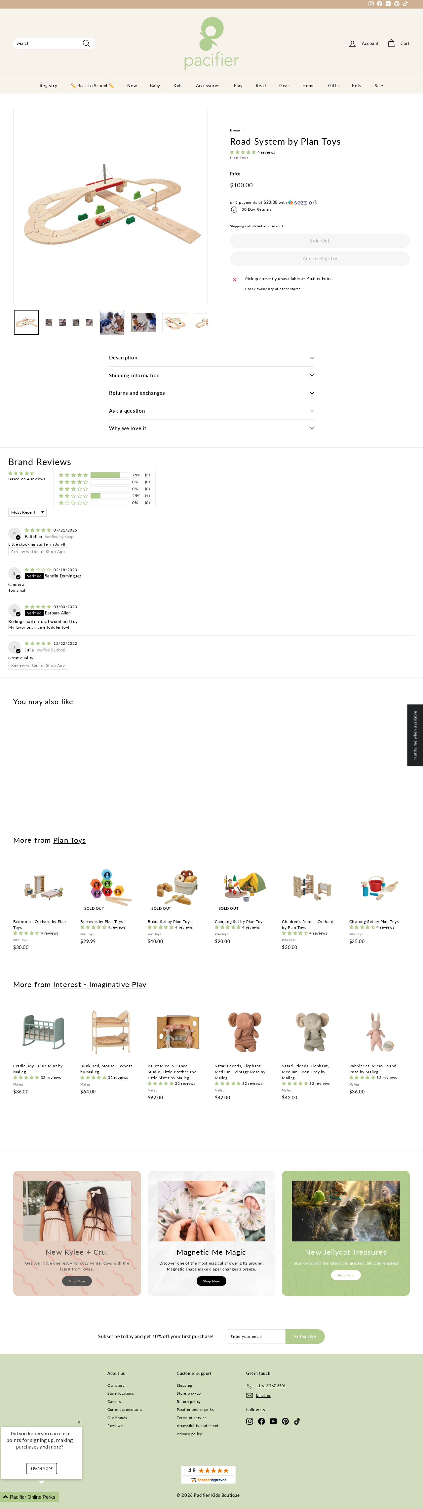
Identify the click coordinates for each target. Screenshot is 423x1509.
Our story (116, 1385)
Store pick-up (189, 1393)
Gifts (333, 85)
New (132, 85)
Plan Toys (239, 157)
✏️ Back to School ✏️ (92, 85)
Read (261, 85)
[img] (38, 530)
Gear (284, 85)
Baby (155, 85)
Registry (48, 85)
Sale (379, 85)
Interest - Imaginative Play (99, 984)
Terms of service (192, 1418)
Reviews (115, 1425)
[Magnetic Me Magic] (212, 1211)
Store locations (120, 1393)
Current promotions (124, 1409)
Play (238, 85)
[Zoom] (111, 207)
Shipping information (134, 375)
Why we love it (127, 428)
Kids (178, 85)
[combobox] (54, 43)
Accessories (208, 85)
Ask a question (127, 411)
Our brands (117, 1418)
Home (308, 85)
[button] (243, 152)
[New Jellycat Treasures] (346, 1211)
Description (123, 357)
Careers (114, 1401)
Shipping (237, 226)
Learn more (42, 1468)
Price (235, 173)
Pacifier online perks (195, 1409)
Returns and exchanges (137, 393)
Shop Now (77, 1281)
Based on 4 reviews (26, 478)
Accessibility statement (198, 1425)
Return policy (189, 1401)
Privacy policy (189, 1434)
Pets (357, 85)
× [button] (79, 1422)
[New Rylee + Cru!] (77, 1211)
